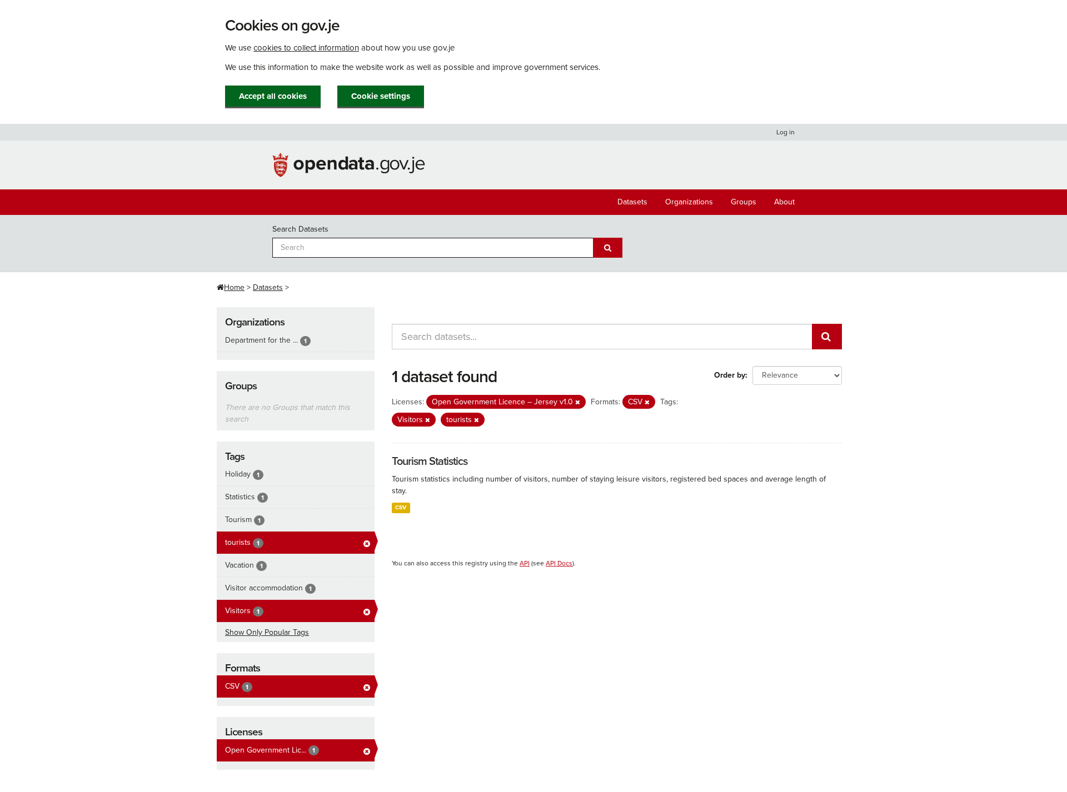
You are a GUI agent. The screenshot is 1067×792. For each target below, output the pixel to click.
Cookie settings (380, 96)
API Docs (559, 563)
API (525, 563)
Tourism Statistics (429, 461)
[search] (827, 336)
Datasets (632, 202)
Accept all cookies (273, 96)
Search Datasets (300, 229)
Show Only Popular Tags (267, 632)
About (784, 202)
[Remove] (577, 402)
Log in (785, 132)
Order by (729, 375)
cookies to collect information (306, 48)
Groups (743, 202)
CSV (400, 507)
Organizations (689, 202)
